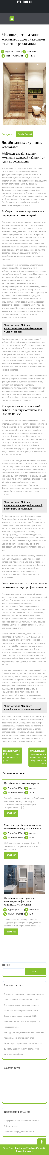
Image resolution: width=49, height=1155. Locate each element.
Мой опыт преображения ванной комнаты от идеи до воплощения (22, 826)
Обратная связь (11, 1126)
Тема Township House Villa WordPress (23, 1148)
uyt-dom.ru (24, 2)
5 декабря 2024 (12, 51)
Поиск (35, 971)
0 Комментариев (15, 792)
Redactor (31, 51)
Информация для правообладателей (21, 1120)
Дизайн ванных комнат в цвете (21, 783)
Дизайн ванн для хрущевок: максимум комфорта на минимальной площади (19, 901)
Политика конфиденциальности (19, 1131)
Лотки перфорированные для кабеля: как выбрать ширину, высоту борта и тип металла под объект (23, 1049)
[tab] (12, 18)
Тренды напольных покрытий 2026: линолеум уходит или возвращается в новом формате (22, 1021)
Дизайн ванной (25, 134)
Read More (12, 814)
